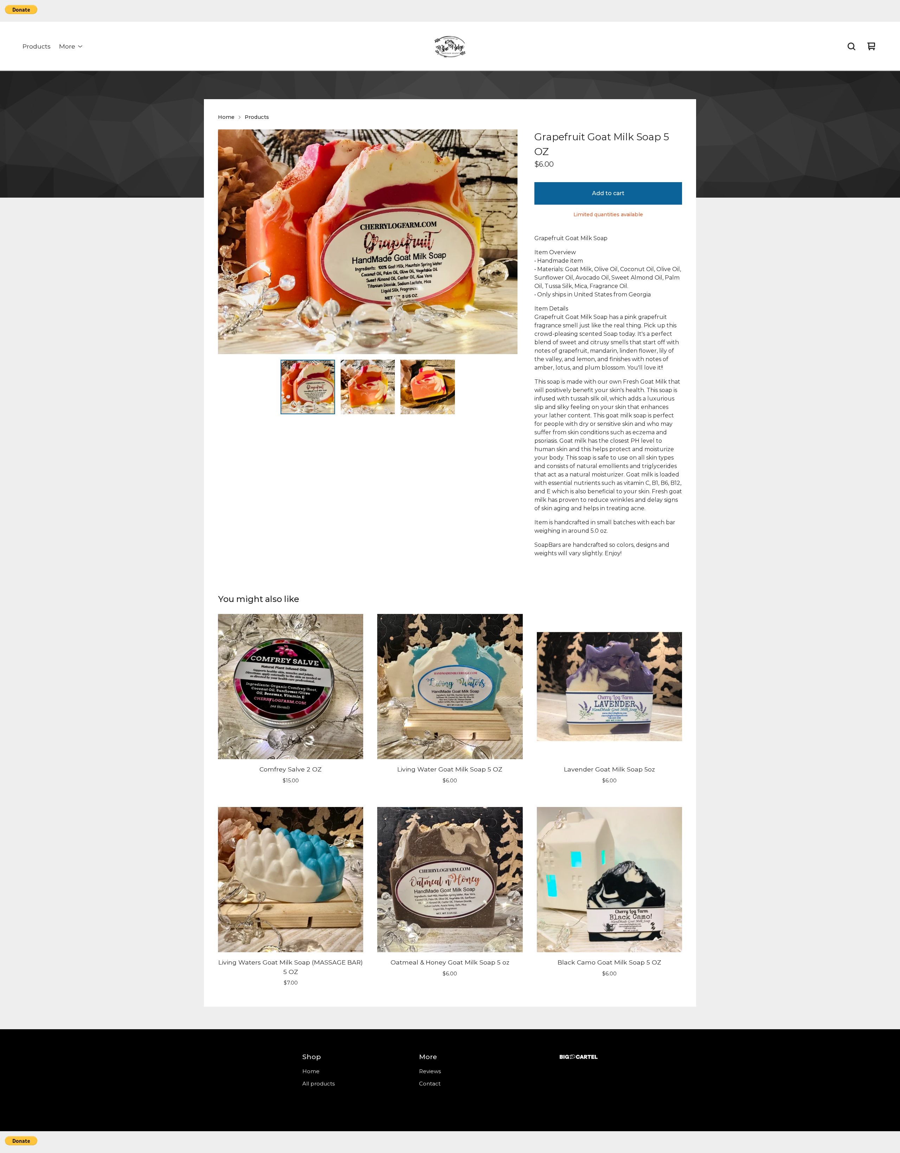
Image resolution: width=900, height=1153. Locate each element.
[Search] (851, 46)
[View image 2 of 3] (368, 387)
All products (318, 1083)
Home (226, 117)
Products (36, 46)
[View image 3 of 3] (427, 387)
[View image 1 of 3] (308, 387)
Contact (430, 1083)
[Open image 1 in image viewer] (368, 241)
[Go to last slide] (227, 241)
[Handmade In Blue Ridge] (450, 46)
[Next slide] (507, 241)
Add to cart (608, 193)
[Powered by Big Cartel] (579, 1057)
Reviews (430, 1071)
